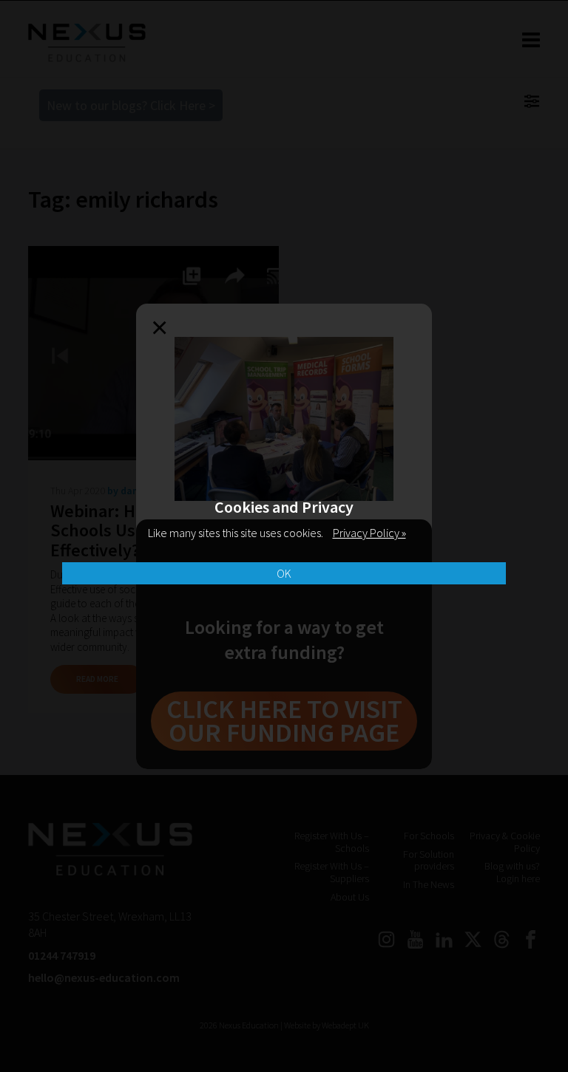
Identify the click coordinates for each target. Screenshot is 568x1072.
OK (284, 573)
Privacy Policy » (369, 532)
